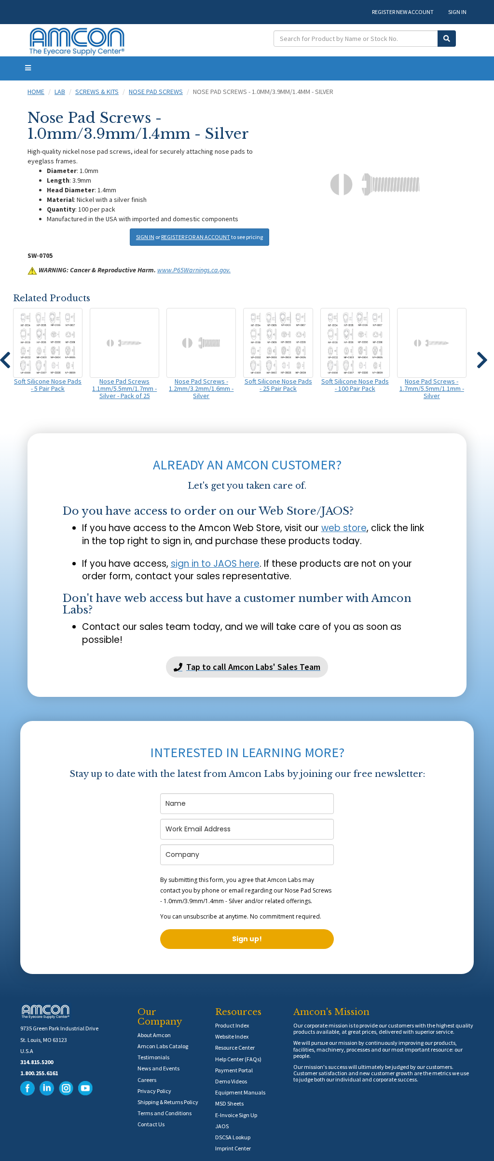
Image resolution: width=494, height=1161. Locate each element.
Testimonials (153, 1057)
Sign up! (247, 939)
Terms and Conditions (164, 1113)
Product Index (232, 1025)
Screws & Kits (97, 91)
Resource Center (235, 1047)
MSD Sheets (229, 1103)
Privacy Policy (154, 1090)
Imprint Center (233, 1148)
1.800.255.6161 (39, 1073)
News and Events (158, 1068)
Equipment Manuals (240, 1092)
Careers (146, 1079)
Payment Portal (234, 1070)
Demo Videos (231, 1081)
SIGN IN (457, 11)
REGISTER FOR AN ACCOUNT (195, 236)
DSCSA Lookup (232, 1137)
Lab (60, 91)
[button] (482, 355)
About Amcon (154, 1035)
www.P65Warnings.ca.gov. (194, 270)
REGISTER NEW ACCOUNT (403, 11)
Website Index (231, 1036)
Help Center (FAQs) (238, 1059)
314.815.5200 (36, 1062)
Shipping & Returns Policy (167, 1102)
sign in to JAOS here (215, 563)
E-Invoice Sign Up (236, 1115)
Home (35, 91)
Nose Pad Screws (156, 91)
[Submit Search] (447, 38)
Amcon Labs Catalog (162, 1046)
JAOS (222, 1126)
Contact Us (151, 1124)
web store (344, 527)
